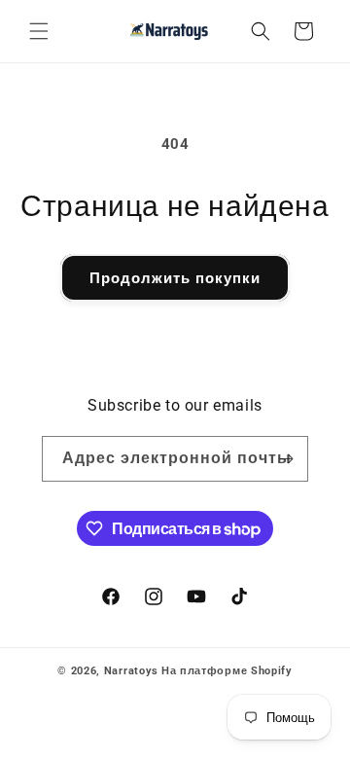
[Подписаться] (285, 459)
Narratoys (131, 671)
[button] (39, 31)
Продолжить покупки (175, 278)
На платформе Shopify (227, 671)
